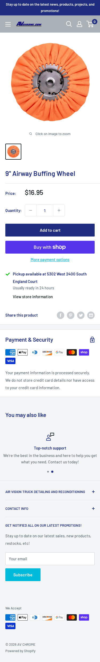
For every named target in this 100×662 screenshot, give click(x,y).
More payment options (50, 259)
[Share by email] (91, 315)
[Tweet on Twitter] (81, 315)
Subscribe (23, 574)
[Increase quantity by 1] (59, 210)
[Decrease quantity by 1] (30, 210)
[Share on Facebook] (60, 315)
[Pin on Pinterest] (70, 315)
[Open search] (69, 24)
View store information (33, 296)
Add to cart (50, 230)
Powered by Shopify (20, 651)
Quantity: (13, 210)
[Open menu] (8, 24)
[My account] (79, 24)
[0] (90, 24)
